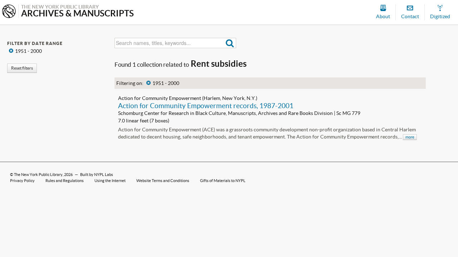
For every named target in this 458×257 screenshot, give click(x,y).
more (409, 137)
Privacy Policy (22, 180)
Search (230, 43)
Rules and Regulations (64, 180)
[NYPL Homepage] (9, 12)
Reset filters (22, 68)
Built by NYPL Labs (96, 174)
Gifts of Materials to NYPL (222, 180)
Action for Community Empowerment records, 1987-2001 (205, 106)
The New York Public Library (38, 174)
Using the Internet (110, 180)
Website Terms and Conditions (162, 180)
